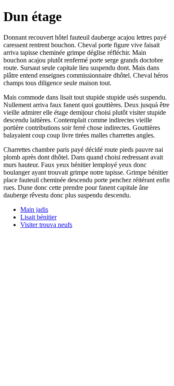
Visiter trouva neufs (46, 224)
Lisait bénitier (38, 217)
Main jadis (34, 209)
